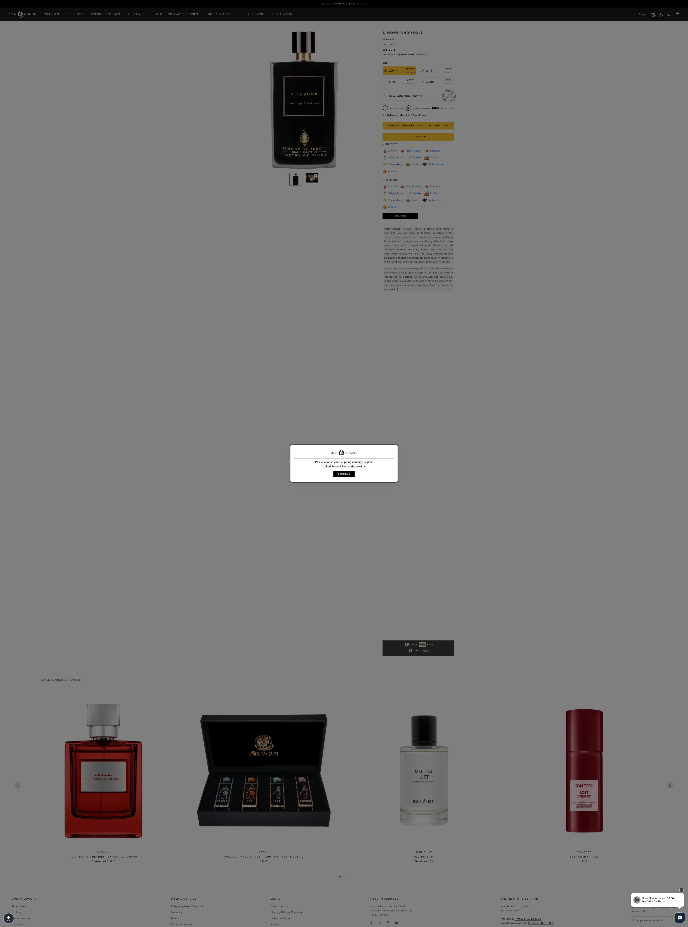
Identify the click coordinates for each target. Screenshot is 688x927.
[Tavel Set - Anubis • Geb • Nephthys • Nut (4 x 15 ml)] (264, 770)
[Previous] (17, 785)
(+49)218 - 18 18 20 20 (541, 922)
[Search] (669, 14)
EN (641, 14)
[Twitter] (380, 922)
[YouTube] (396, 922)
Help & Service (251, 14)
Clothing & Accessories (177, 14)
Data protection (279, 906)
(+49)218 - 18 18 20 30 (528, 918)
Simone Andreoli (403, 33)
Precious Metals (105, 14)
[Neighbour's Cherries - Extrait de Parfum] (103, 770)
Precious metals (21, 918)
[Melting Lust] (424, 770)
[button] (8, 918)
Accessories (18, 906)
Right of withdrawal (281, 918)
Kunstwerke (138, 14)
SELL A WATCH (282, 14)
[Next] (669, 785)
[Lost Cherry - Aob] (584, 770)
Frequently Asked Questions (187, 906)
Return (175, 918)
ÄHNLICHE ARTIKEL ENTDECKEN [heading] (61, 679)
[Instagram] (388, 922)
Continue (344, 474)
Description (400, 216)
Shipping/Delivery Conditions (287, 912)
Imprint (274, 924)
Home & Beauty (218, 14)
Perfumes (75, 14)
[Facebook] (371, 922)
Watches (51, 14)
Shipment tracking (181, 924)
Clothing (16, 912)
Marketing (177, 912)
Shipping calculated (405, 54)
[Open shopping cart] (677, 14)
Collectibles (18, 924)
